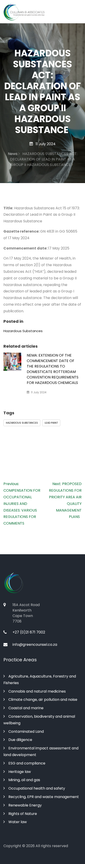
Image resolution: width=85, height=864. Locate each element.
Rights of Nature (22, 813)
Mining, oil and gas (24, 780)
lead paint (51, 423)
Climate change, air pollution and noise (42, 699)
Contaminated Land (26, 731)
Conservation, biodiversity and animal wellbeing (39, 720)
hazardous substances (22, 423)
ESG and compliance (26, 763)
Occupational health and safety (36, 788)
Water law (17, 822)
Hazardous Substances (23, 330)
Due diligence (20, 739)
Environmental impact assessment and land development (40, 751)
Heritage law (19, 771)
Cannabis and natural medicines (37, 691)
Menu (75, 11)
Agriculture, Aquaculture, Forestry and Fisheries (39, 679)
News (13, 153)
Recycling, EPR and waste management (43, 796)
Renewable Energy (25, 805)
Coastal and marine (26, 708)
